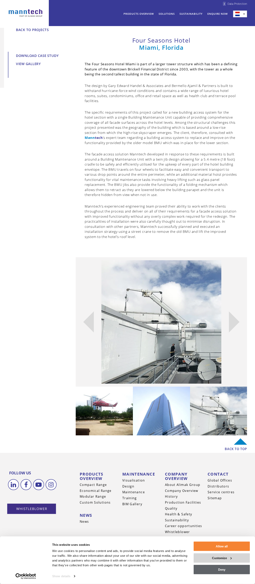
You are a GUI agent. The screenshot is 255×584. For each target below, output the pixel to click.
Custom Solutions (95, 502)
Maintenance (138, 474)
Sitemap (215, 498)
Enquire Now (217, 14)
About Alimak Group (182, 485)
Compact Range (93, 485)
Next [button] (234, 322)
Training (129, 498)
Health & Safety (178, 514)
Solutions (167, 14)
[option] (161, 322)
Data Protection (237, 4)
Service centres (221, 492)
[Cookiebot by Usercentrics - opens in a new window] (25, 576)
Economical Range (96, 490)
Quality (171, 508)
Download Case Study (37, 55)
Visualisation (133, 480)
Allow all (222, 546)
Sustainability (191, 14)
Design (128, 486)
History (171, 496)
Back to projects (32, 29)
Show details (61, 576)
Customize (219, 558)
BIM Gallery (132, 504)
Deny (221, 569)
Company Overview (176, 476)
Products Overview (139, 14)
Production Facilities (183, 502)
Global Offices (220, 480)
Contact (218, 474)
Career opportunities (183, 526)
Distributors (218, 486)
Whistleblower (177, 532)
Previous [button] (88, 322)
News (86, 515)
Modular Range (93, 496)
